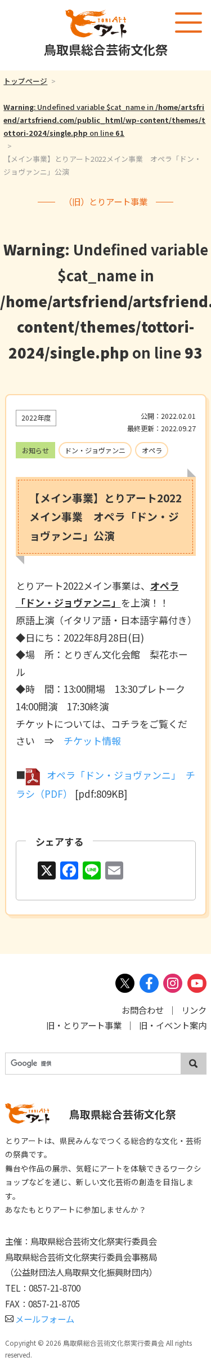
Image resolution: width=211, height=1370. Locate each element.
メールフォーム (44, 1318)
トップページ (25, 81)
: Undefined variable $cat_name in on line (104, 119)
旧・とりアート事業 (84, 1025)
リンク (193, 1010)
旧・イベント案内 (172, 1025)
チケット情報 (92, 740)
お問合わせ (143, 1010)
